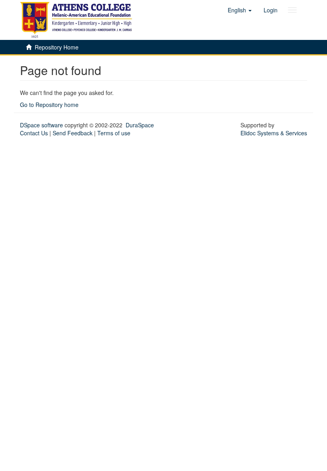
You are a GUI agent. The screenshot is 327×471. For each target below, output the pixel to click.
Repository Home (57, 47)
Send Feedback (73, 133)
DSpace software (41, 125)
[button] (240, 10)
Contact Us (34, 133)
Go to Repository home (49, 105)
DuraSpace (140, 125)
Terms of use (113, 133)
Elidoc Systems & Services (273, 133)
